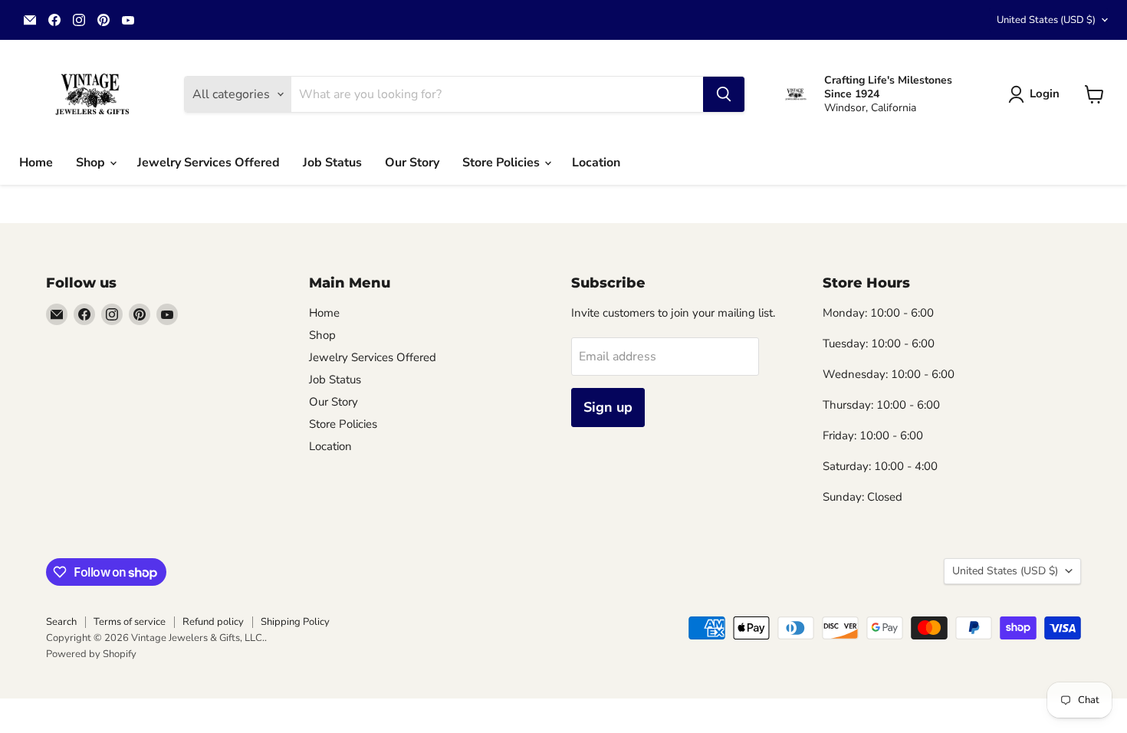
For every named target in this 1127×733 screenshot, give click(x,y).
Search (61, 622)
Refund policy (213, 622)
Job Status (332, 162)
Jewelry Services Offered (208, 162)
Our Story (412, 162)
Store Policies (502, 162)
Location (596, 162)
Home (36, 162)
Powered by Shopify (91, 654)
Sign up (607, 407)
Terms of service (130, 622)
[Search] (723, 94)
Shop (92, 162)
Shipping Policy (295, 622)
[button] (1037, 94)
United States (1046, 20)
